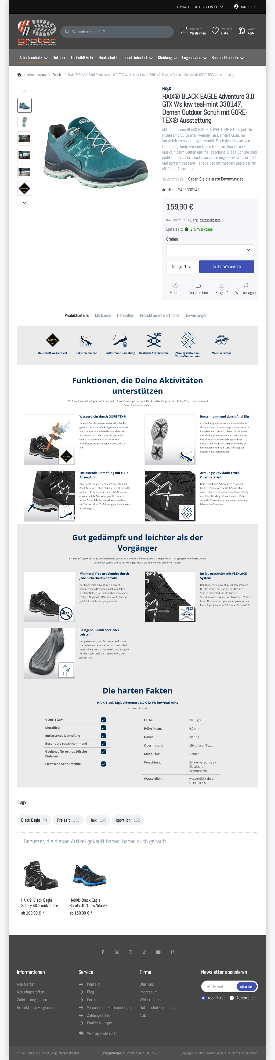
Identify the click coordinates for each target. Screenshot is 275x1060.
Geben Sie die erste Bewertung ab (215, 179)
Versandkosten (210, 219)
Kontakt (183, 7)
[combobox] (117, 32)
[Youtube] (158, 952)
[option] (24, 105)
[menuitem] (33, 58)
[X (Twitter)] (117, 952)
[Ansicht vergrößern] (95, 145)
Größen (172, 239)
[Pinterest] (172, 952)
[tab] (77, 315)
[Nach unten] (24, 202)
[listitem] (95, 145)
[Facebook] (103, 952)
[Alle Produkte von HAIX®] (166, 88)
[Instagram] (130, 952)
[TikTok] (144, 952)
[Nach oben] (24, 91)
